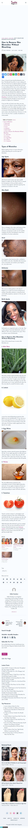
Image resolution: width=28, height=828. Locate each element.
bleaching (4, 97)
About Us (10, 818)
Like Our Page (6, 658)
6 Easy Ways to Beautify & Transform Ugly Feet (14, 803)
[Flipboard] (17, 582)
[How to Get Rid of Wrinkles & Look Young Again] (14, 754)
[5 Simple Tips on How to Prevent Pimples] (7, 555)
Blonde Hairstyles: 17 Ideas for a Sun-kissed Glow (14, 681)
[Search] (2, 2)
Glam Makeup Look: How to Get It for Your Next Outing (18, 546)
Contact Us (16, 818)
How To (4, 570)
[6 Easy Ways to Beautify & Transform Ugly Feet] (14, 795)
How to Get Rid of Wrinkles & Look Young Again (14, 762)
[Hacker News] (21, 579)
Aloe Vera (6, 346)
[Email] (21, 582)
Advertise (22, 818)
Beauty (6, 38)
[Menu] (25, 2)
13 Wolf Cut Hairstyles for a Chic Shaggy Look (13, 671)
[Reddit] (17, 579)
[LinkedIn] (14, 579)
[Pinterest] (10, 579)
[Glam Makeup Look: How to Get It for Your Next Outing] (18, 541)
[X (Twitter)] (7, 579)
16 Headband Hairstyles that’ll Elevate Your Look (14, 697)
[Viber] (10, 582)
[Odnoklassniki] (3, 582)
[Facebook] (3, 579)
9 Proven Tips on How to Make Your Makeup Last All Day (7, 546)
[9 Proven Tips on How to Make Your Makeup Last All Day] (7, 541)
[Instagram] (14, 813)
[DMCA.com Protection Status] (4, 827)
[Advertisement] (14, 20)
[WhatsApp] (14, 582)
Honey (5, 462)
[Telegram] (7, 582)
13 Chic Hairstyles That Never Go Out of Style (13, 684)
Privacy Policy (14, 820)
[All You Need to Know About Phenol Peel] (14, 774)
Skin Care (11, 38)
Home (3, 38)
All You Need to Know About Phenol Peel (12, 783)
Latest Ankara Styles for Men (11, 706)
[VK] (24, 579)
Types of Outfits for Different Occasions (14, 707)
